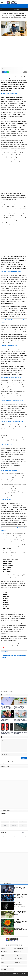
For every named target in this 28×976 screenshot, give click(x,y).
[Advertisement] (14, 52)
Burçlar (3, 948)
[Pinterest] (13, 945)
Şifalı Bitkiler (17, 962)
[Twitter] (8, 945)
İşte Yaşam (11, 17)
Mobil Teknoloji (11, 68)
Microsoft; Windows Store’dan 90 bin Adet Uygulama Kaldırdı (19, 707)
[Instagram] (19, 945)
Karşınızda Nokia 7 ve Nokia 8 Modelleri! (20, 732)
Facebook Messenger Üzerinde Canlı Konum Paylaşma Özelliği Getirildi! (7, 707)
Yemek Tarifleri (18, 958)
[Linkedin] (21, 945)
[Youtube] (11, 945)
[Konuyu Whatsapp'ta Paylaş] (8, 72)
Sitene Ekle (18, 951)
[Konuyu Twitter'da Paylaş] (5, 72)
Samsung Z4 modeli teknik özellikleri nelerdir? (7, 732)
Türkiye (16, 955)
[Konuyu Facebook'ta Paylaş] (3, 72)
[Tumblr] (17, 945)
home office (10, 689)
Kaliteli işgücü (19, 689)
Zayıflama (17, 966)
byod (6, 689)
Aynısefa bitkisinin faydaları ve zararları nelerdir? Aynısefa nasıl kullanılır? (20, 921)
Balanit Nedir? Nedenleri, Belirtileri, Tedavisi (19, 903)
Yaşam (7, 17)
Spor (2, 958)
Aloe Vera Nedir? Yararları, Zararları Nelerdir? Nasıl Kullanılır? (20, 913)
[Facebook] (6, 945)
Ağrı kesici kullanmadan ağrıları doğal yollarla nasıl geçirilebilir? (20, 720)
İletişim (5, 647)
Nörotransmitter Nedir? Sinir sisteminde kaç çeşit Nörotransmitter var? (20, 896)
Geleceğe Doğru (5, 966)
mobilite (11, 691)
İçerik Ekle (4, 951)
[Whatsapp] (15, 945)
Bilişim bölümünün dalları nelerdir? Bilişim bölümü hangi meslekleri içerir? (19, 887)
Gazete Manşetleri (20, 948)
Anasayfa (3, 17)
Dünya (2, 955)
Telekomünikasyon (19, 68)
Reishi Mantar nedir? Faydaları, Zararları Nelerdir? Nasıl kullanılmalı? (20, 930)
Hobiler (3, 962)
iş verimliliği (14, 689)
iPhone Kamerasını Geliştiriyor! (5, 719)
